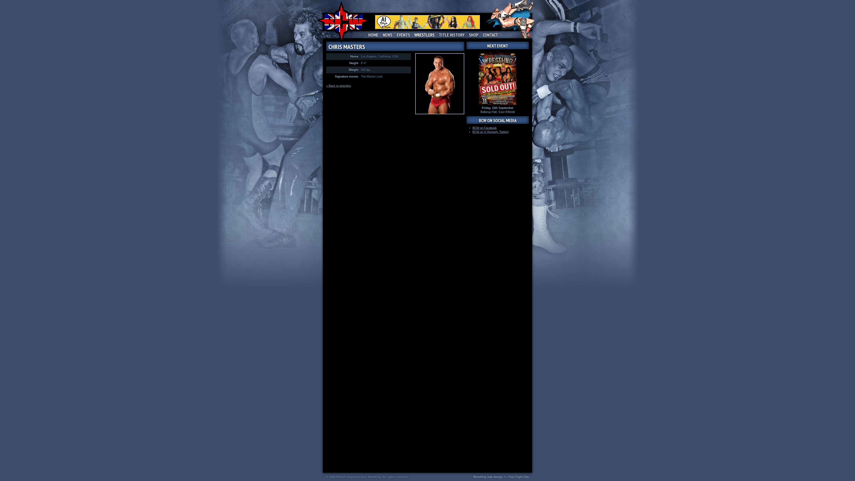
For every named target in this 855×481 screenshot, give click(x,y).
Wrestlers (424, 35)
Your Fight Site (518, 477)
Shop (473, 35)
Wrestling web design (488, 477)
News (387, 35)
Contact (490, 35)
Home (373, 35)
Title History (451, 35)
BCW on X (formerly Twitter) (490, 132)
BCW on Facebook (484, 128)
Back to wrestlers (340, 86)
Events (403, 35)
